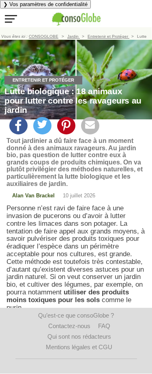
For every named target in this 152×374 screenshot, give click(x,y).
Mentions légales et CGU (79, 347)
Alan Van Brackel (33, 195)
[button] (11, 19)
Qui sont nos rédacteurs (79, 336)
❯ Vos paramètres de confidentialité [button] (45, 4)
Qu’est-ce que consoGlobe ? (76, 315)
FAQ (104, 325)
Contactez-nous (69, 325)
